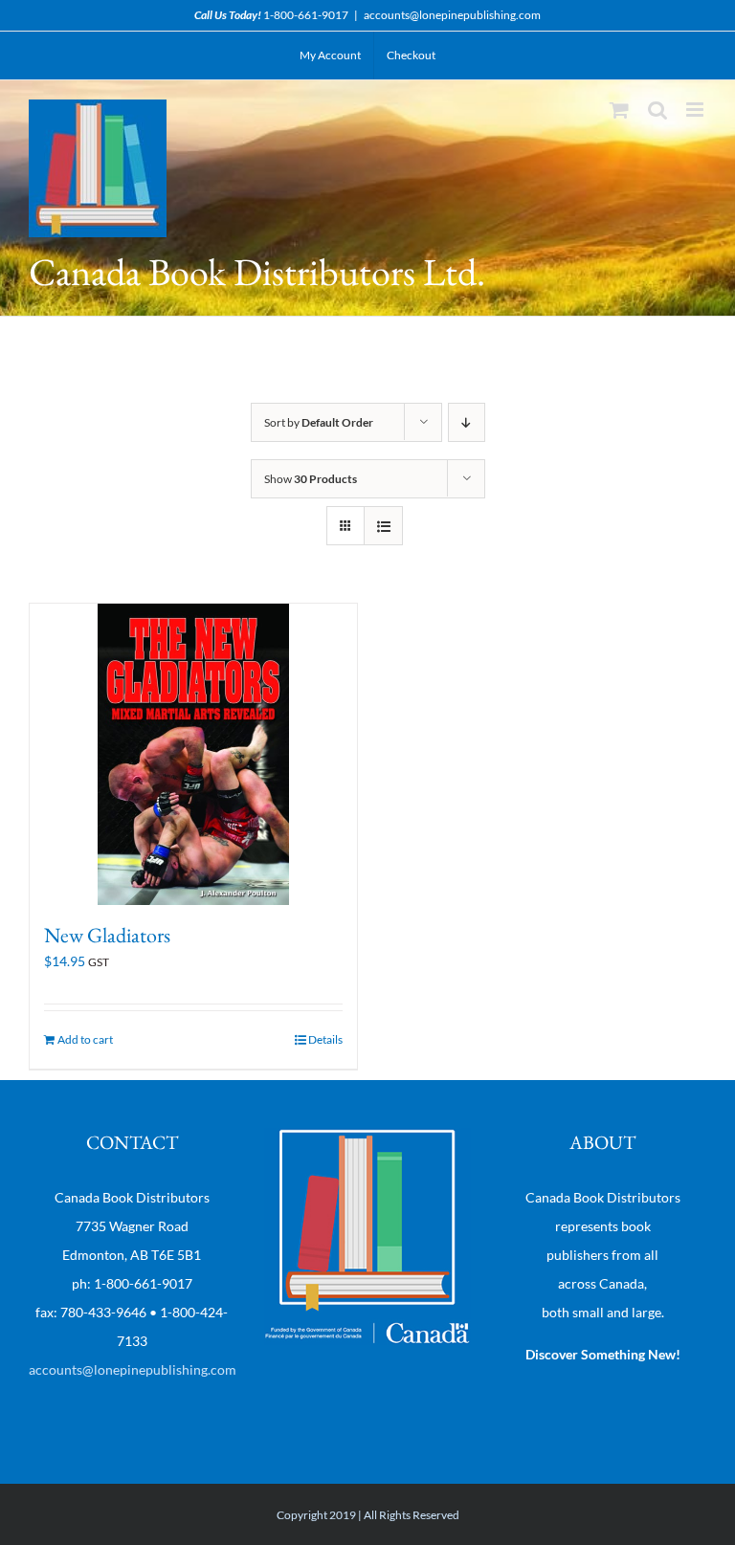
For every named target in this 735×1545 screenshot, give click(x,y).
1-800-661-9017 (305, 15)
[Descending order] (466, 422)
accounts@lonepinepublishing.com (452, 15)
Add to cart (85, 1039)
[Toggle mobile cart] (619, 109)
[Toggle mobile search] (657, 109)
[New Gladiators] (193, 754)
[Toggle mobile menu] (696, 109)
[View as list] (383, 525)
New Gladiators (107, 935)
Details (325, 1039)
